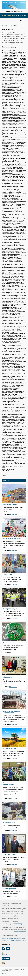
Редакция (4, 973)
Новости (4, 20)
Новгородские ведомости (20, 931)
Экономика (5, 25)
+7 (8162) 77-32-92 (18, 923)
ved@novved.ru (22, 924)
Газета (12, 20)
